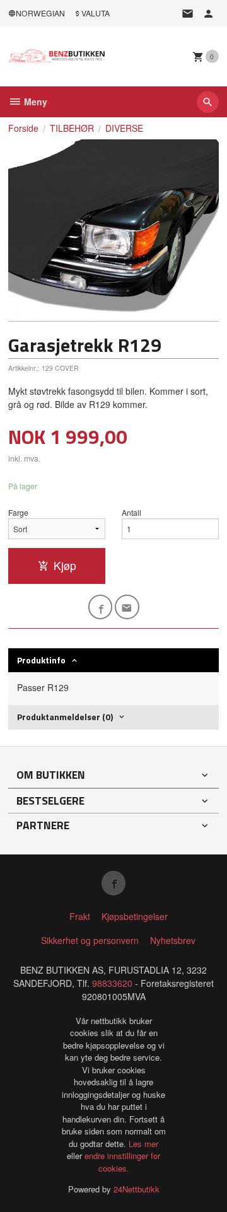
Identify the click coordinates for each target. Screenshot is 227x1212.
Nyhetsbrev (172, 940)
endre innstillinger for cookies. (122, 1162)
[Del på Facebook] (100, 607)
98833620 (112, 983)
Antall (131, 512)
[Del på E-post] (127, 607)
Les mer (143, 1144)
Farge (18, 512)
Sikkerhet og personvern (90, 940)
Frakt (79, 916)
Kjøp (65, 565)
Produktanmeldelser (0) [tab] (65, 716)
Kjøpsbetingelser (135, 916)
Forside (23, 128)
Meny (34, 101)
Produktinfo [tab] (41, 660)
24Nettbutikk (137, 1189)
